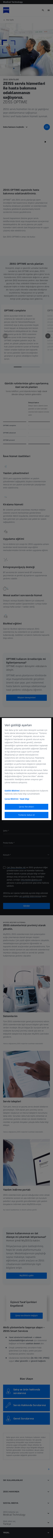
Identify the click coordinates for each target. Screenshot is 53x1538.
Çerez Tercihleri (26, 807)
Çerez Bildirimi (11, 799)
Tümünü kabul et (26, 815)
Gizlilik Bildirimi (12, 790)
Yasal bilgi (24, 799)
